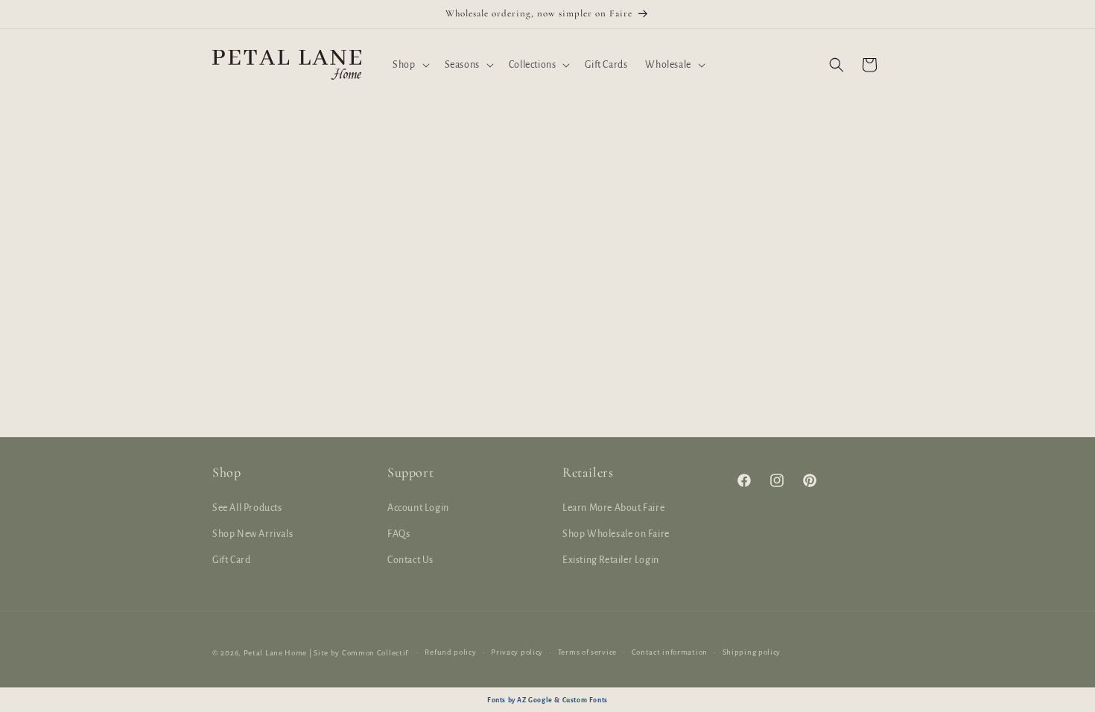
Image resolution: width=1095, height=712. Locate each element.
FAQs (398, 534)
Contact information (670, 652)
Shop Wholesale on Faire (616, 534)
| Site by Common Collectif (358, 653)
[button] (409, 64)
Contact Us (410, 560)
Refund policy (450, 652)
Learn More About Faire (613, 508)
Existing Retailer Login (610, 560)
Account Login (418, 508)
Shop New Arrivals (252, 534)
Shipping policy (752, 652)
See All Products (247, 508)
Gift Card (231, 560)
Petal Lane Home (276, 653)
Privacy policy (517, 652)
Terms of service (587, 652)
